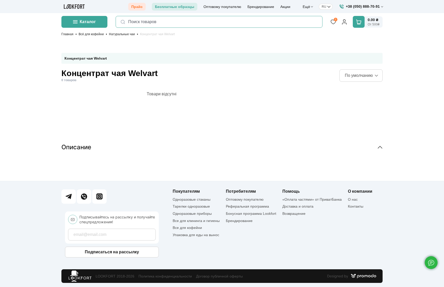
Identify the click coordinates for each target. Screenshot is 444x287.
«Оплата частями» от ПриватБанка (312, 199)
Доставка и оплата (297, 206)
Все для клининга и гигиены (196, 221)
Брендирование (260, 6)
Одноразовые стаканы (191, 199)
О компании (360, 191)
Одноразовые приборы (192, 213)
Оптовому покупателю (222, 6)
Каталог (88, 22)
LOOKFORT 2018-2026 (115, 276)
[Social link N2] (84, 196)
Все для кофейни (187, 228)
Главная (67, 34)
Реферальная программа (247, 206)
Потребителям (241, 191)
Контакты (355, 206)
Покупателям (186, 191)
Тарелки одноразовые (191, 206)
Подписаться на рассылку (112, 252)
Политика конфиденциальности (165, 276)
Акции (285, 6)
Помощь (291, 191)
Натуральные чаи (122, 34)
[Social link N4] (99, 196)
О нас (353, 199)
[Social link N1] (68, 196)
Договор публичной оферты (219, 276)
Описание (76, 147)
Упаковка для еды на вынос (196, 235)
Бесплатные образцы (174, 7)
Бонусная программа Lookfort (251, 213)
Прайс (137, 7)
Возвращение (294, 213)
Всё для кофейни (91, 34)
